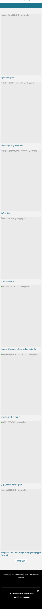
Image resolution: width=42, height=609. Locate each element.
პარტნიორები (34, 574)
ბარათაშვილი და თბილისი (12, 145)
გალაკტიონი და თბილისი (11, 485)
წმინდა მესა (5, 213)
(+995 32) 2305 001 (22, 597)
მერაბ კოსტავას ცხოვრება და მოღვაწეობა (18, 349)
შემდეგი (21, 561)
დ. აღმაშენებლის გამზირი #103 (22, 593)
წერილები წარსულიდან (10, 417)
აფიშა (26, 574)
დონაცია (21, 577)
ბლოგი (5, 574)
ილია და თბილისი (8, 281)
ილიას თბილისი (7, 78)
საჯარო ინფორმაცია (16, 574)
